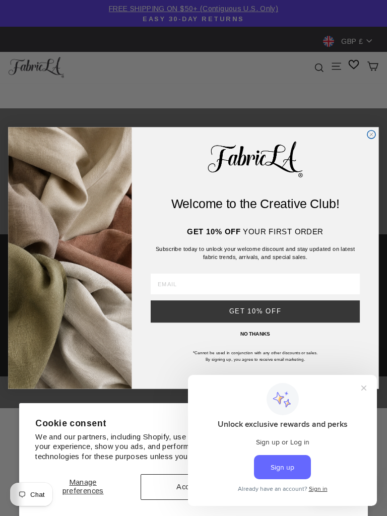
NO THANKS (255, 334)
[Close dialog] (371, 135)
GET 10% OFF (255, 311)
